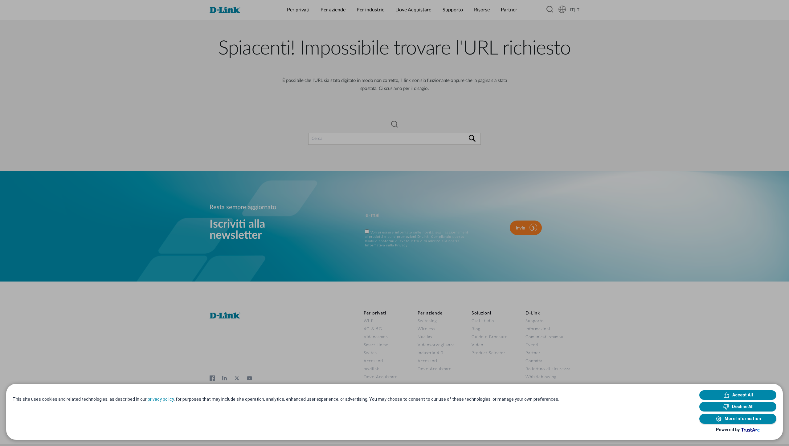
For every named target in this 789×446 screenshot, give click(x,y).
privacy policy (161, 399)
